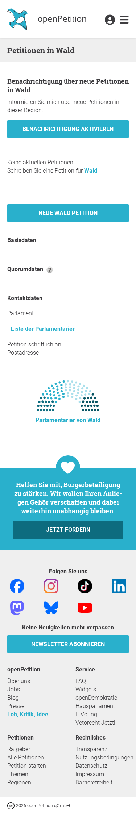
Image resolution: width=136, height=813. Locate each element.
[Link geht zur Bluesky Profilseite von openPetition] (51, 607)
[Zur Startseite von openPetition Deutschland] (47, 19)
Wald (90, 170)
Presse (15, 706)
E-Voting (86, 714)
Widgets (85, 689)
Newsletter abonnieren (68, 644)
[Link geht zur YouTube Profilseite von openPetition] (85, 607)
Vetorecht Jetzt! (95, 722)
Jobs (13, 689)
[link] (124, 20)
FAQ (80, 681)
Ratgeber (18, 749)
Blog (13, 697)
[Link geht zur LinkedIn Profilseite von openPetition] (119, 585)
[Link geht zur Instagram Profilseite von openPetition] (51, 585)
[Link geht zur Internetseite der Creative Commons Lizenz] (11, 805)
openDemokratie (96, 697)
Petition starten (26, 765)
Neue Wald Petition (68, 213)
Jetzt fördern (68, 529)
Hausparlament (95, 706)
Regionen (19, 782)
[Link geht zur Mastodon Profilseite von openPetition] (17, 607)
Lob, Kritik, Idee (27, 714)
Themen (17, 774)
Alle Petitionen (25, 757)
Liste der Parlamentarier (43, 328)
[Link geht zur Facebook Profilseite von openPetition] (17, 585)
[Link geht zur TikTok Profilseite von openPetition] (85, 585)
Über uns (18, 681)
